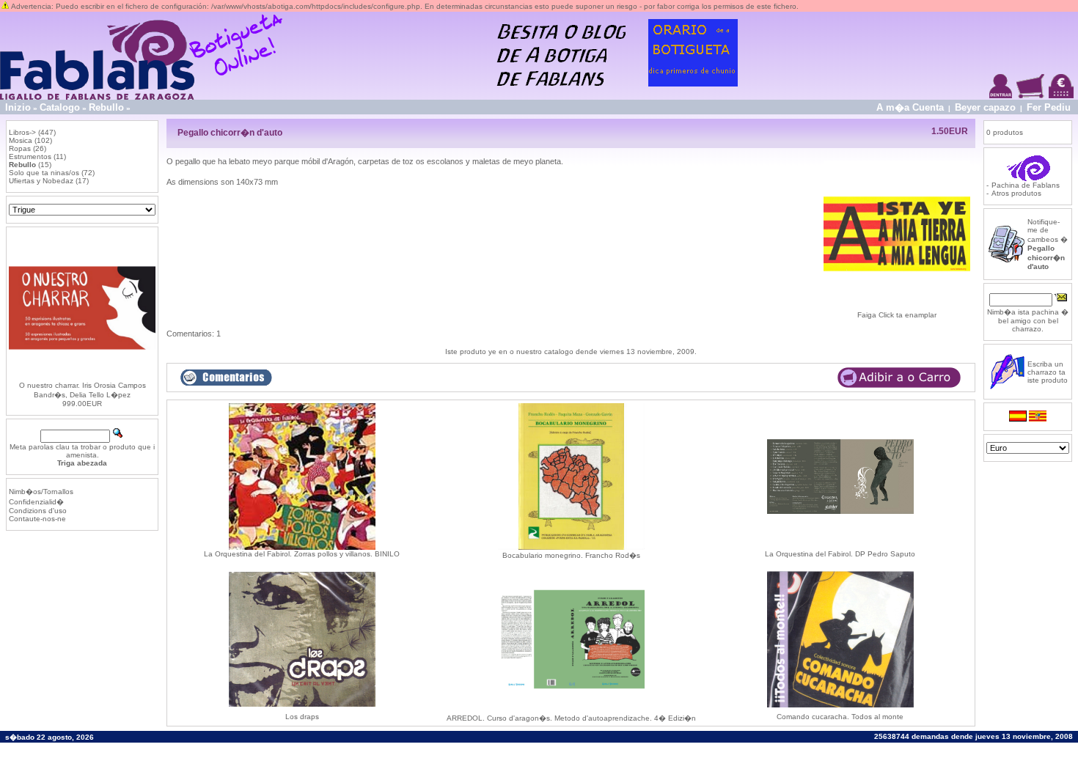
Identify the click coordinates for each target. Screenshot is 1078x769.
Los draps (302, 717)
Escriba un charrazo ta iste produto (1047, 372)
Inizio (18, 107)
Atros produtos (1016, 193)
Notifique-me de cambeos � (1047, 244)
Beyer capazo (985, 107)
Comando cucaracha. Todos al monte (840, 717)
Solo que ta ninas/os (44, 173)
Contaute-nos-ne (37, 519)
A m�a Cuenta (910, 107)
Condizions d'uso (38, 511)
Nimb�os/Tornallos (41, 491)
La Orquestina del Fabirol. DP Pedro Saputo (840, 554)
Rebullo (106, 107)
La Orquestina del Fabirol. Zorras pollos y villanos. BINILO (302, 554)
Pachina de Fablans (1025, 185)
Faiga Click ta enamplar (896, 315)
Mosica (20, 140)
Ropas (20, 148)
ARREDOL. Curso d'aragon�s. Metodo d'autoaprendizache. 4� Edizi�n (571, 718)
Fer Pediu (1049, 107)
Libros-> (22, 132)
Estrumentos (30, 156)
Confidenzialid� (36, 502)
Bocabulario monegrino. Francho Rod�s (571, 555)
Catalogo (60, 107)
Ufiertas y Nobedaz (41, 181)
